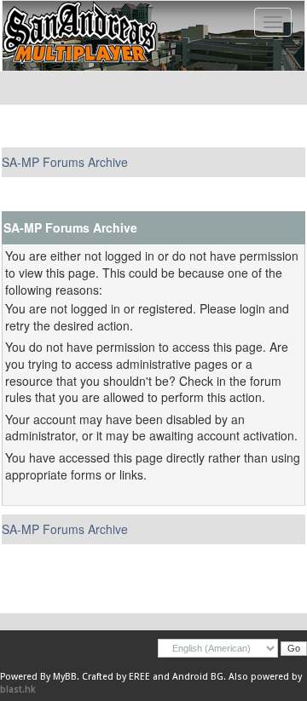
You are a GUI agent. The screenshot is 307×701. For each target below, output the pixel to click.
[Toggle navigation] (273, 22)
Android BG (197, 676)
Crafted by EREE (116, 676)
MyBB (65, 676)
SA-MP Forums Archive (65, 161)
